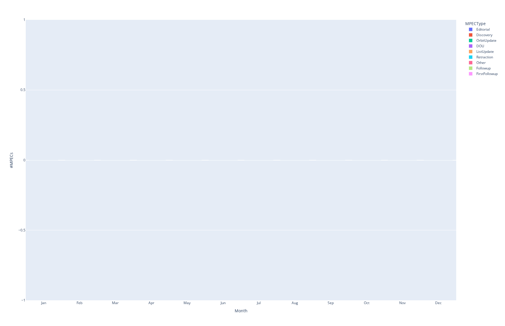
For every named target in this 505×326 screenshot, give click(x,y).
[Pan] (444, 6)
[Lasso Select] (458, 6)
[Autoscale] (482, 6)
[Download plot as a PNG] (428, 6)
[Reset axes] (489, 6)
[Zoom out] (475, 6)
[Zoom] (437, 6)
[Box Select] (451, 6)
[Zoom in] (468, 6)
